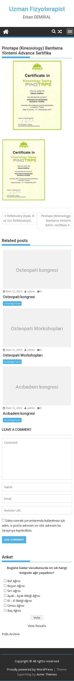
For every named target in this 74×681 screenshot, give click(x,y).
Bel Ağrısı (13, 581)
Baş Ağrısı (14, 610)
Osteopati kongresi (37, 270)
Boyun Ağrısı (16, 586)
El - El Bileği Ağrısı (19, 601)
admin (31, 291)
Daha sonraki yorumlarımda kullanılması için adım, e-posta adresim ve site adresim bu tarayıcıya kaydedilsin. (33, 525)
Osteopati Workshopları (37, 328)
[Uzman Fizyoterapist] (5, 31)
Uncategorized (12, 303)
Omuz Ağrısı (15, 605)
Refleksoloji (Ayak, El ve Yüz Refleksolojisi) (18, 218)
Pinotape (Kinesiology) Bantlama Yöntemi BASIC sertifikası (56, 220)
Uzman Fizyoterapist (37, 9)
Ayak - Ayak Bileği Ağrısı (23, 596)
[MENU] (70, 31)
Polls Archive (11, 634)
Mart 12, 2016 (14, 291)
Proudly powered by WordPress (30, 669)
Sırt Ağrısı (14, 591)
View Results (37, 626)
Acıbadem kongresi (37, 387)
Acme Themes (47, 674)
